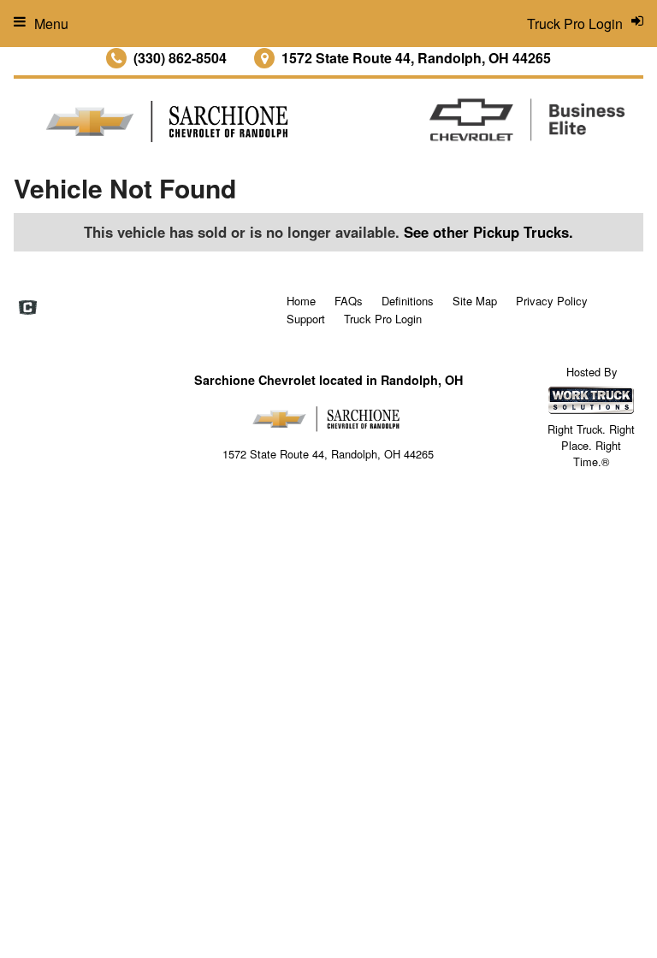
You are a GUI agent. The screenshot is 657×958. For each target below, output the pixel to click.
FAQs (348, 301)
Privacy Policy (552, 301)
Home (301, 301)
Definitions (408, 301)
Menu (51, 23)
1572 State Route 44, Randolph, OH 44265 (416, 58)
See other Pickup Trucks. (488, 232)
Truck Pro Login (383, 318)
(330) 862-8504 (180, 58)
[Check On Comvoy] (28, 308)
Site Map (475, 301)
